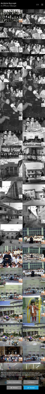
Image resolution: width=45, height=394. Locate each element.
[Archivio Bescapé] (8, 4)
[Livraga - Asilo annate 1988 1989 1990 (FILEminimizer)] (11, 354)
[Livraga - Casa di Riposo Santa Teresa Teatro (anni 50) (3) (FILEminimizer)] (33, 76)
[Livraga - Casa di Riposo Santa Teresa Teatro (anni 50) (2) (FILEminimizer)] (33, 100)
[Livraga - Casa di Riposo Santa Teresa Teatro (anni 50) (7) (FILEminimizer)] (33, 16)
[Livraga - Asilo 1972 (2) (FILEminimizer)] (33, 238)
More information (14, 382)
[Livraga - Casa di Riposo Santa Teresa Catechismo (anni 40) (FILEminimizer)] (11, 16)
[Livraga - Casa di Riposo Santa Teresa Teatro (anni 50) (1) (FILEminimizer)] (33, 124)
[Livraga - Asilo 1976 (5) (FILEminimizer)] (11, 312)
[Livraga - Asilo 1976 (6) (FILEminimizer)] (33, 334)
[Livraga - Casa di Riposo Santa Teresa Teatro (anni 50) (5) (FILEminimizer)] (33, 46)
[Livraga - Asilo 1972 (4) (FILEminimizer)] (33, 271)
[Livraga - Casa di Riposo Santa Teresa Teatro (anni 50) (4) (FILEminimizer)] (33, 61)
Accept (31, 388)
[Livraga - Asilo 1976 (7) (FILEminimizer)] (11, 334)
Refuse (15, 388)
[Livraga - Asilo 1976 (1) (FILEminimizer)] (11, 276)
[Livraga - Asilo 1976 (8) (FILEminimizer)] (33, 354)
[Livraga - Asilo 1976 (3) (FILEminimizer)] (11, 293)
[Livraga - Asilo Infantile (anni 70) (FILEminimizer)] (33, 155)
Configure (31, 382)
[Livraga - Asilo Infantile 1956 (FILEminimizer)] (11, 152)
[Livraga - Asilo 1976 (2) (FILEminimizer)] (33, 288)
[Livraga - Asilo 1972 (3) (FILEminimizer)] (33, 254)
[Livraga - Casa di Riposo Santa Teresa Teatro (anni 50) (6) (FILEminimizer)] (33, 31)
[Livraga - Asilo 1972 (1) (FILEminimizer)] (11, 257)
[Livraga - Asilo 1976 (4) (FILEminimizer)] (33, 310)
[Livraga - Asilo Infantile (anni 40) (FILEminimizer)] (33, 139)
